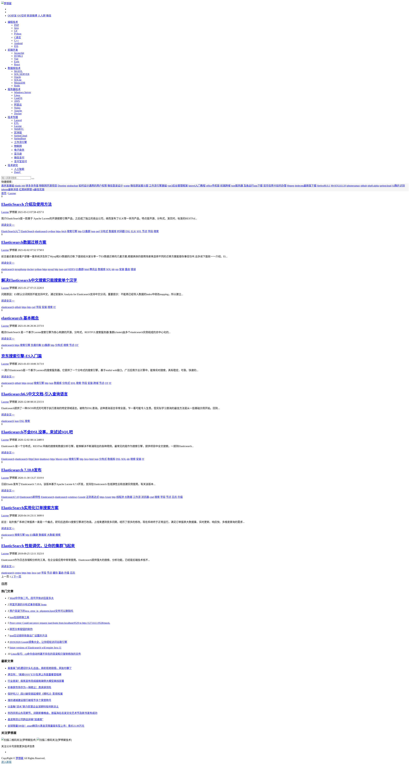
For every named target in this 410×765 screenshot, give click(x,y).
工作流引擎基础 (158, 185)
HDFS (71, 269)
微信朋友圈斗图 (139, 185)
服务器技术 (14, 89)
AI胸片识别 (398, 185)
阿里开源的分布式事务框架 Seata (28, 604)
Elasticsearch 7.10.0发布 (21, 470)
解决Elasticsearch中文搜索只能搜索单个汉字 (39, 280)
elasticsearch (41, 231)
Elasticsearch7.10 (10, 497)
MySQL (18, 71)
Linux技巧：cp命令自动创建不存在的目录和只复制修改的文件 (46, 654)
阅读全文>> (7, 225)
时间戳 (121, 231)
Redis (17, 85)
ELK (133, 231)
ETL (16, 123)
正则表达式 (92, 497)
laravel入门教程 (197, 185)
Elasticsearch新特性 (30, 497)
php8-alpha (373, 185)
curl (66, 269)
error (65, 459)
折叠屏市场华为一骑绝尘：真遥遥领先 (29, 687)
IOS (16, 46)
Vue (16, 58)
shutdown (44, 459)
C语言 (17, 37)
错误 (133, 269)
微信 (48, 15)
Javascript (19, 53)
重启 (127, 269)
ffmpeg (290, 185)
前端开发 (13, 50)
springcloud (385, 185)
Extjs (16, 61)
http (80, 231)
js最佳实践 (38, 189)
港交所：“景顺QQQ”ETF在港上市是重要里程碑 (34, 674)
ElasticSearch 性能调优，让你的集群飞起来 (38, 546)
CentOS (18, 98)
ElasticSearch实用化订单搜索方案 (29, 508)
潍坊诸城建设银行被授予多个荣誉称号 (29, 700)
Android (18, 43)
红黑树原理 (25, 189)
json (93, 231)
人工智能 (19, 169)
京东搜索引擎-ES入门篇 (21, 356)
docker (30, 269)
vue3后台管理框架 (178, 185)
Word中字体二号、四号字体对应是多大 (32, 598)
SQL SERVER (21, 74)
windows (72, 497)
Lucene (18, 126)
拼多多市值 (32, 185)
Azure (108, 497)
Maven (59, 459)
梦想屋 (19, 758)
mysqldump (20, 269)
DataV (17, 172)
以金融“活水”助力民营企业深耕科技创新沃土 (33, 706)
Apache (18, 110)
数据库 (112, 231)
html (86, 269)
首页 (3, 193)
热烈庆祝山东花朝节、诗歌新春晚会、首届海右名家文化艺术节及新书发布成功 (52, 713)
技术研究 (13, 165)
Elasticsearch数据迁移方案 (23, 242)
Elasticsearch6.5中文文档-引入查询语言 (34, 394)
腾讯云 (93, 269)
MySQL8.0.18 (338, 185)
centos (18, 572)
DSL (127, 231)
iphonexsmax (353, 185)
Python (17, 33)
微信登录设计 (115, 185)
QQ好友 (12, 15)
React (17, 64)
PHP (16, 25)
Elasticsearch (7, 459)
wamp (126, 185)
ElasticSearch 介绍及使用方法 (26, 204)
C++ (16, 40)
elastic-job (20, 185)
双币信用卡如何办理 (274, 185)
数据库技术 (14, 68)
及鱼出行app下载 (253, 185)
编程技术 (13, 22)
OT (76, 345)
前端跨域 (225, 185)
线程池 (120, 497)
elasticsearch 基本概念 (20, 318)
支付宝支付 (20, 161)
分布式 (104, 231)
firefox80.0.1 (323, 185)
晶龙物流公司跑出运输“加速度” (25, 719)
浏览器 (145, 497)
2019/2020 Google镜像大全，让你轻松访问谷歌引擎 (38, 642)
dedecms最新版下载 (305, 185)
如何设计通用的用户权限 (93, 185)
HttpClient (33, 459)
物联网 (18, 146)
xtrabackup (72, 185)
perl (98, 231)
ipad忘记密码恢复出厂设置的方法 (28, 635)
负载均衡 (36, 345)
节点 (144, 231)
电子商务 (19, 150)
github (364, 185)
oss (117, 269)
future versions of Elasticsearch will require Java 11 (35, 647)
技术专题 (13, 117)
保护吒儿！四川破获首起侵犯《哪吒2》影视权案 (35, 693)
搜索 (156, 231)
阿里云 (18, 104)
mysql (51, 269)
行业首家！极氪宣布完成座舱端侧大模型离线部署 (36, 681)
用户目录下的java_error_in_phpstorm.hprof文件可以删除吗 (41, 611)
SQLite (17, 80)
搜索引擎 (72, 231)
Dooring (62, 185)
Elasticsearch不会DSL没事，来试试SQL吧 (37, 432)
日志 (174, 497)
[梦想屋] (6, 3)
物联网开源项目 (48, 185)
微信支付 (19, 157)
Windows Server (22, 92)
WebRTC (19, 129)
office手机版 (213, 185)
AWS (17, 101)
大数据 (128, 497)
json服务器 (237, 185)
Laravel (18, 120)
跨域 (95, 383)
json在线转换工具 (19, 617)
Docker (18, 113)
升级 (180, 497)
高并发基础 (7, 185)
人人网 (41, 15)
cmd (152, 497)
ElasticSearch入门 (10, 231)
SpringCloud (20, 135)
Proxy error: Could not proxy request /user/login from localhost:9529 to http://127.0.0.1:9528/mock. (60, 623)
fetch (63, 231)
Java (16, 28)
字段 (150, 231)
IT (54, 307)
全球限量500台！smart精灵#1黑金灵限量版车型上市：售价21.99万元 (46, 725)
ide (113, 269)
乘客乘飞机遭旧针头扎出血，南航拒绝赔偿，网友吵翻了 (40, 668)
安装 (121, 269)
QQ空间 (21, 15)
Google (82, 497)
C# (15, 30)
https (58, 231)
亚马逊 (18, 153)
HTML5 (18, 55)
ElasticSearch (27, 231)
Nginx (17, 107)
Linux (17, 95)
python (51, 231)
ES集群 (86, 231)
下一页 (17, 576)
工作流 (137, 497)
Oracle (17, 77)
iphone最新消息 (9, 189)
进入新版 (6, 762)
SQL (139, 231)
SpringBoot (20, 138)
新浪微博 (32, 15)
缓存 (55, 572)
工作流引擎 (20, 142)
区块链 (18, 132)
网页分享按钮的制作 (21, 629)
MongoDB (19, 82)
